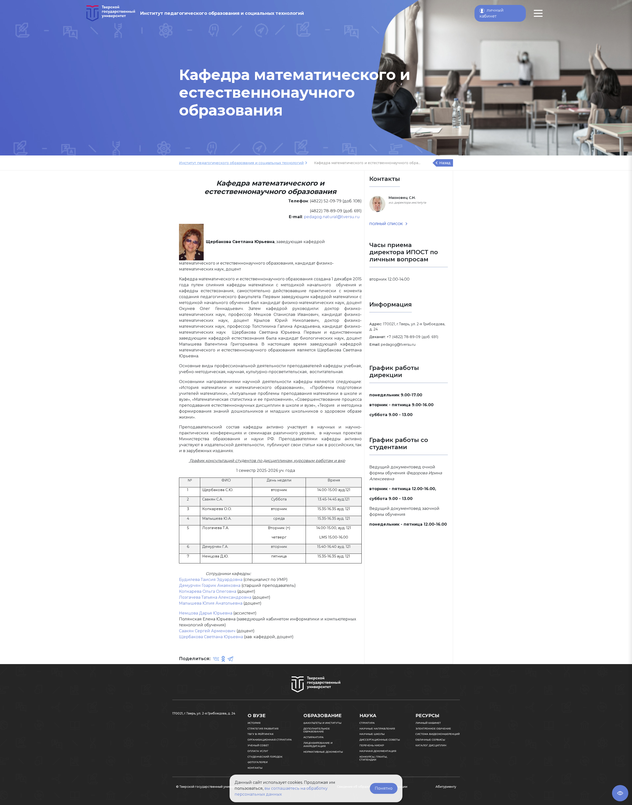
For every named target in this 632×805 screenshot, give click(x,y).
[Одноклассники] (223, 659)
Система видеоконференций (437, 734)
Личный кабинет (428, 723)
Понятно (384, 788)
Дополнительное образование (316, 730)
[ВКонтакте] (216, 659)
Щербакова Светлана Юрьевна (211, 636)
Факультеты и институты (322, 723)
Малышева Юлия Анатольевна (210, 603)
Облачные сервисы (430, 739)
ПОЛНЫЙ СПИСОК (386, 224)
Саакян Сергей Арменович (207, 631)
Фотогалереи (258, 762)
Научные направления (377, 728)
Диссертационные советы (379, 739)
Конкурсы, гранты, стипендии (373, 758)
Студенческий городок (265, 756)
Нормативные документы (323, 751)
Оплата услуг (258, 751)
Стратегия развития (263, 728)
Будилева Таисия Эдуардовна (210, 579)
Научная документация (377, 751)
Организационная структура (270, 739)
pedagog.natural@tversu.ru (332, 216)
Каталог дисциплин (430, 745)
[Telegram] (230, 659)
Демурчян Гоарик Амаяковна (209, 585)
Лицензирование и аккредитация (318, 744)
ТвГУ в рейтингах (261, 734)
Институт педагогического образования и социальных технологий (241, 163)
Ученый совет (258, 745)
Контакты (255, 767)
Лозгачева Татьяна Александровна (215, 597)
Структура (367, 723)
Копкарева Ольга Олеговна (207, 591)
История (254, 723)
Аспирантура (313, 737)
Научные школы (372, 734)
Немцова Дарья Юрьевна (205, 613)
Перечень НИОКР (371, 745)
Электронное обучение (433, 728)
